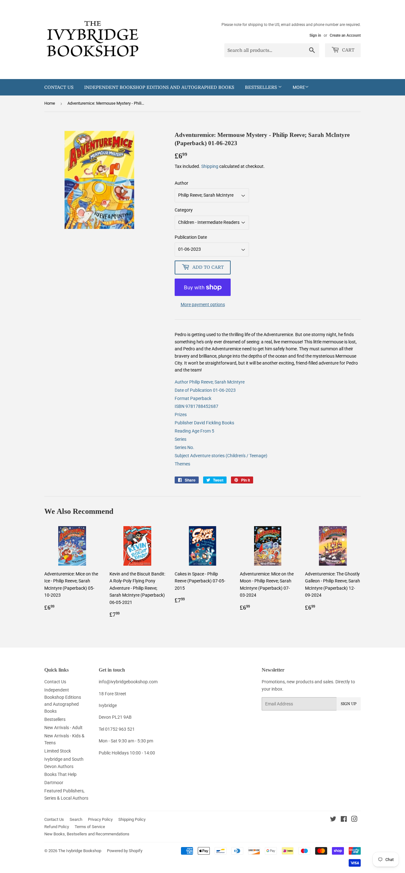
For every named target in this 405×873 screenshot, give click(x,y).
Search (76, 819)
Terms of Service (90, 826)
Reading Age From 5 (194, 430)
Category (184, 209)
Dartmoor (53, 782)
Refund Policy (56, 826)
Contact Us (58, 87)
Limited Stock (57, 750)
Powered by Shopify (124, 850)
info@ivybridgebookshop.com (128, 681)
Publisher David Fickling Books (204, 422)
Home (49, 103)
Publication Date (191, 237)
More (299, 87)
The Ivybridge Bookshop (79, 850)
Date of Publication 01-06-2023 (205, 390)
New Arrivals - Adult (63, 727)
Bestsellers (261, 87)
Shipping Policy (132, 819)
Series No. (184, 447)
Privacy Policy (100, 819)
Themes (182, 463)
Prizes (181, 414)
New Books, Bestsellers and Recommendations (86, 834)
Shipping (209, 166)
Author (181, 183)
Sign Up (349, 704)
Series (180, 439)
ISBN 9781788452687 (196, 406)
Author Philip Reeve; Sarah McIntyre (210, 381)
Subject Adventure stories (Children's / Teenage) (221, 455)
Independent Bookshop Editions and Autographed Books (159, 87)
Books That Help (60, 774)
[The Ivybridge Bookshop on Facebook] (343, 819)
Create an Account (345, 35)
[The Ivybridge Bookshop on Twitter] (333, 819)
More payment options (203, 304)
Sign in (315, 35)
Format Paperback (193, 398)
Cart (347, 49)
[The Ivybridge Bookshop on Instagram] (354, 819)
